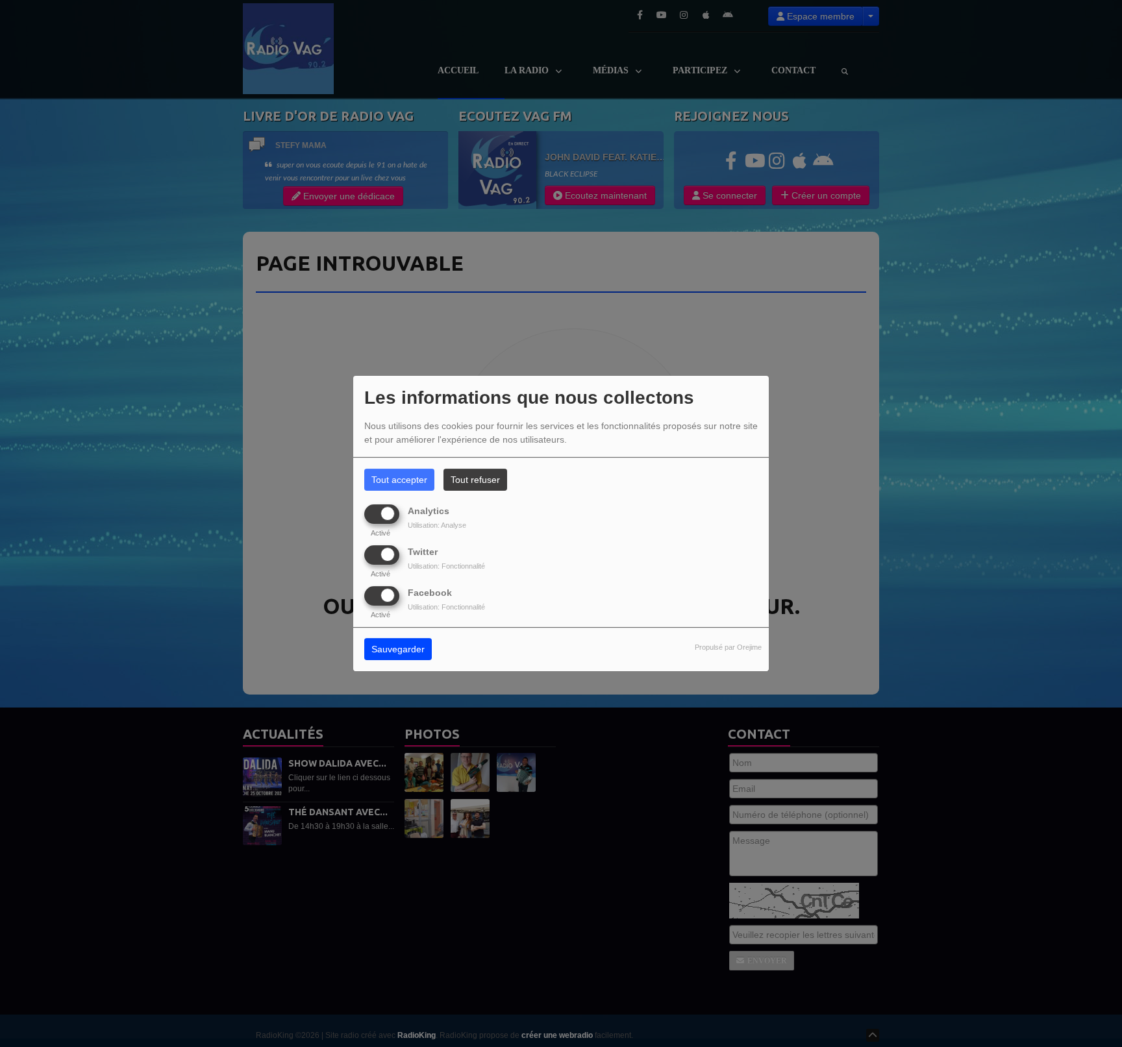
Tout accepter (399, 479)
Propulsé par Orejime (728, 648)
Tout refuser (475, 479)
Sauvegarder (398, 650)
